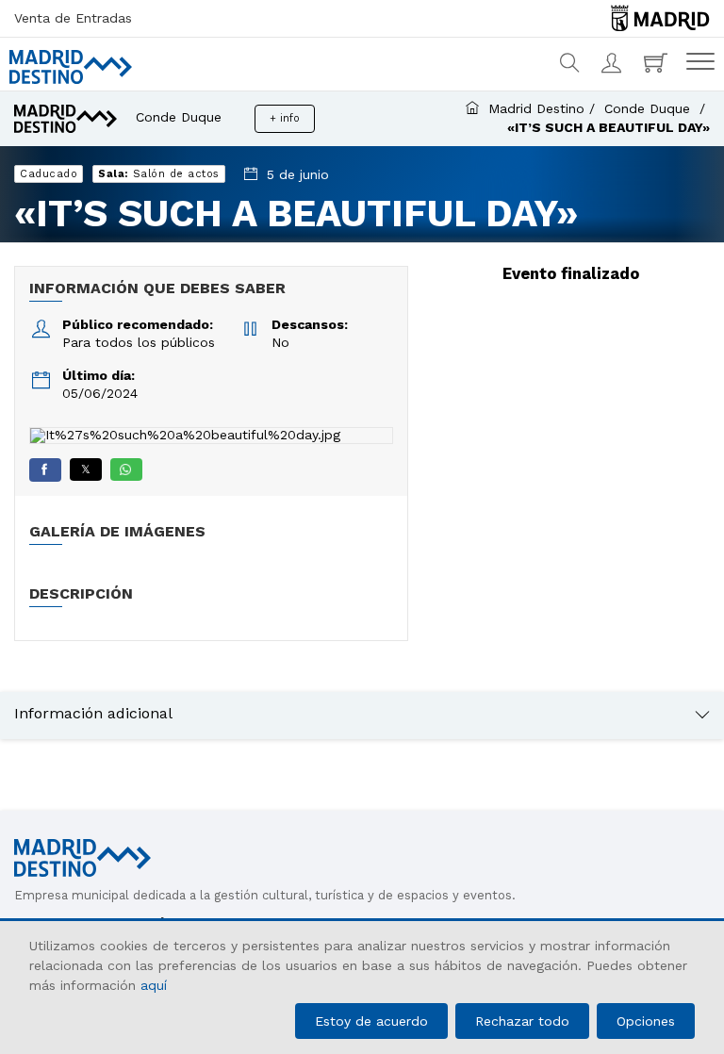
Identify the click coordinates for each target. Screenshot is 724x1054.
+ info (285, 118)
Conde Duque (649, 108)
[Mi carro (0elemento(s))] (658, 63)
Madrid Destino (536, 108)
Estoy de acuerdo (371, 1021)
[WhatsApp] (126, 469)
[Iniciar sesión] (613, 63)
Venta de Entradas (73, 17)
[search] (571, 63)
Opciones (646, 1021)
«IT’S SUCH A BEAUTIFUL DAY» (608, 127)
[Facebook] (45, 470)
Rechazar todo (522, 1021)
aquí (153, 985)
